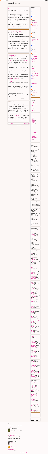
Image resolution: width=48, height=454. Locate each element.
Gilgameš (32, 341)
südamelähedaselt (14, 3)
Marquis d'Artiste (33, 343)
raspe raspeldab (34, 50)
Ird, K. (31, 330)
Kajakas (32, 253)
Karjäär (32, 312)
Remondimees (32, 301)
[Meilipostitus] (18, 26)
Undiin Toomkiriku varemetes (11, 449)
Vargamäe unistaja (33, 235)
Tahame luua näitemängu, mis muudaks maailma (34, 318)
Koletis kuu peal (33, 329)
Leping (32, 264)
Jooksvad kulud (33, 410)
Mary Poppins (32, 332)
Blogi (32, 107)
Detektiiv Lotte (32, 411)
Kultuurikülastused (34, 24)
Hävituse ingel (32, 311)
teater (10, 27)
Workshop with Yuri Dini (34, 92)
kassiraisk (33, 70)
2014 (32, 116)
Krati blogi (33, 16)
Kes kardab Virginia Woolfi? (34, 376)
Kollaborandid (32, 283)
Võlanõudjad (32, 352)
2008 (32, 141)
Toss (32, 81)
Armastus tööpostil (33, 273)
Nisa (31, 267)
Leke (31, 269)
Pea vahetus (32, 405)
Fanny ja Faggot (33, 375)
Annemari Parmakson (34, 58)
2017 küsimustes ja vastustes (35, 73)
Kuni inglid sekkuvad (33, 338)
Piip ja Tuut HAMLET (34, 110)
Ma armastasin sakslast (33, 386)
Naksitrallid (32, 317)
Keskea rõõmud (33, 299)
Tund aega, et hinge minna (34, 274)
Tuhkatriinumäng (33, 345)
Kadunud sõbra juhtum (33, 270)
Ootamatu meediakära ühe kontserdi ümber (15, 102)
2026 (32, 34)
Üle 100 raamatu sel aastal (34, 56)
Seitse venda (32, 314)
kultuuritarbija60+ (34, 36)
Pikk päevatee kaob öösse (34, 364)
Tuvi (31, 282)
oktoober (33, 122)
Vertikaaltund (32, 303)
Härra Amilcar (32, 307)
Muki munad (32, 389)
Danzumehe (25, 60)
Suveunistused (32, 321)
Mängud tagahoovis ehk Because (35, 404)
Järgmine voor (32, 331)
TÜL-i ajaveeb (33, 45)
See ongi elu (33, 89)
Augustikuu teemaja (33, 394)
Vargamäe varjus (33, 368)
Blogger (27, 452)
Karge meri (32, 399)
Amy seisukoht (32, 306)
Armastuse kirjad (33, 266)
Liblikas (32, 289)
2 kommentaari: (16, 26)
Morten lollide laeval (33, 342)
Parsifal (32, 339)
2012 (32, 118)
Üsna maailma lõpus (33, 356)
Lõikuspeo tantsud (33, 324)
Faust (31, 275)
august (33, 124)
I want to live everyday (34, 68)
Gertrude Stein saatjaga (33, 365)
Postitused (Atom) (19, 125)
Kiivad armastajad (33, 397)
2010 (32, 139)
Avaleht (18, 123)
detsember (33, 120)
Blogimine (33, 17)
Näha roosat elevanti (33, 304)
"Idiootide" (11, 60)
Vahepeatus (32, 396)
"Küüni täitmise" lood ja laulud (34, 395)
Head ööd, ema (33, 347)
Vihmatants (32, 381)
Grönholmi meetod (33, 377)
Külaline (32, 272)
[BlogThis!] (20, 26)
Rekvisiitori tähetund (33, 296)
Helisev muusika (33, 357)
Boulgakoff (32, 407)
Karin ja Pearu (32, 268)
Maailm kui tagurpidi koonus (35, 43)
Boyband (32, 319)
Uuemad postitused (10, 123)
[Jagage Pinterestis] (22, 26)
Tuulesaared (32, 367)
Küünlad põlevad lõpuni (33, 366)
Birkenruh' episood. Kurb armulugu (35, 320)
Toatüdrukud (32, 400)
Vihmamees (32, 355)
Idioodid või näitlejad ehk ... (12, 55)
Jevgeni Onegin (33, 300)
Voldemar (32, 385)
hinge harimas (33, 19)
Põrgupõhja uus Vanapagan (34, 348)
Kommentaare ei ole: (16, 50)
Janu (31, 398)
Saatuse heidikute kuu (33, 346)
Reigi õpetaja (32, 257)
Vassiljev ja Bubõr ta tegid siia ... (34, 373)
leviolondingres (34, 91)
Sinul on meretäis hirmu (33, 382)
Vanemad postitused (26, 123)
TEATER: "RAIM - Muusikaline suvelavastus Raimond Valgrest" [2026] (35, 25)
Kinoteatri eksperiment (34, 104)
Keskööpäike (32, 371)
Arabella (32, 292)
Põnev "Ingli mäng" (12, 442)
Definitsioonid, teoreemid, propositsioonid (35, 75)
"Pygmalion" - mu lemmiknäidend (13, 8)
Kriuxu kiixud (33, 94)
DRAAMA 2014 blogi (34, 83)
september (33, 123)
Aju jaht (32, 256)
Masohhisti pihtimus (33, 259)
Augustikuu (32, 361)
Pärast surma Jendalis (33, 351)
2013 (32, 117)
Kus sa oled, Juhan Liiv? (10, 427)
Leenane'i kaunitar (33, 326)
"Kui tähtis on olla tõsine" (20, 10)
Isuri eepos (32, 234)
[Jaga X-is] (21, 26)
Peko (31, 322)
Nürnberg (32, 408)
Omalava (33, 99)
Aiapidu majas (32, 369)
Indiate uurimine (33, 384)
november (33, 121)
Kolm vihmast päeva (33, 277)
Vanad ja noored (33, 293)
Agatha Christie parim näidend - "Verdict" (12, 435)
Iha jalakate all (32, 370)
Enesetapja (32, 286)
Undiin (32, 316)
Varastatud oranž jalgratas (34, 354)
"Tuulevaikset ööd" (17, 115)
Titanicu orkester (33, 294)
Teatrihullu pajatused (34, 53)
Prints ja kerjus (32, 261)
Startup (32, 402)
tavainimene (33, 11)
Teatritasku (33, 8)
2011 (32, 119)
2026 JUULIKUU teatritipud (34, 22)
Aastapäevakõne (33, 76)
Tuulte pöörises (33, 323)
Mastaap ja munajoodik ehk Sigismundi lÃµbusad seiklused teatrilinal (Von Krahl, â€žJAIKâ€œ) (35, 65)
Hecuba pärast (32, 406)
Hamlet (32, 265)
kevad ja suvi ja (33, 295)
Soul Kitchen (10, 81)
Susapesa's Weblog (34, 86)
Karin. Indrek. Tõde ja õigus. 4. (34, 340)
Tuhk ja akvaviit (33, 285)
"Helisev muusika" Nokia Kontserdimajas (14, 31)
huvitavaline (33, 78)
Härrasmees (32, 276)
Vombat (32, 383)
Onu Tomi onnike (33, 393)
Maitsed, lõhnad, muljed (35, 33)
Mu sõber (33, 102)
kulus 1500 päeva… (34, 87)
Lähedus (32, 298)
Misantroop (32, 336)
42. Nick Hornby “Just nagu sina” (35, 14)
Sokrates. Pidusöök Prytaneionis (34, 271)
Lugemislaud (33, 61)
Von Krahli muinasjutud (33, 278)
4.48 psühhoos (32, 288)
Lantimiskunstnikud (33, 305)
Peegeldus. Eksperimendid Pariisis (35, 46)
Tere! (31, 387)
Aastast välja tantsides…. (34, 51)
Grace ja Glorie (32, 241)
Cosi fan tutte (32, 390)
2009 (32, 140)
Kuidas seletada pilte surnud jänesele (35, 403)
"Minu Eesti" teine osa (13, 429)
